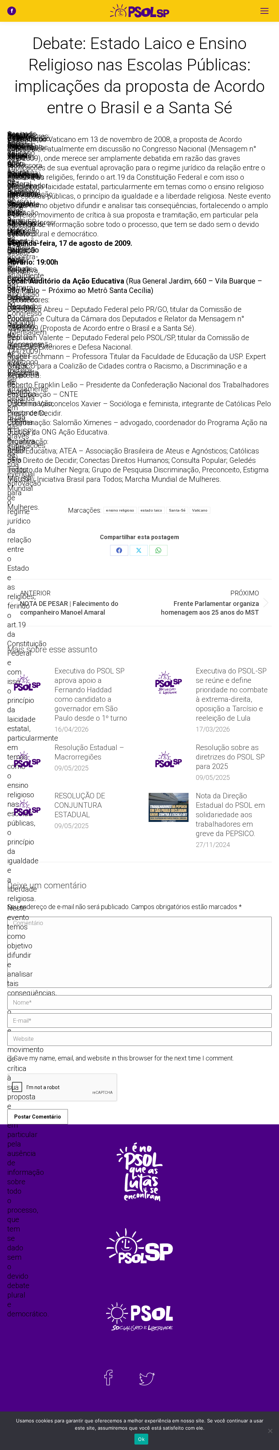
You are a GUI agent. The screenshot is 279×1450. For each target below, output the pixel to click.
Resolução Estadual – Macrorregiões (89, 752)
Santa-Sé (177, 510)
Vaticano (199, 510)
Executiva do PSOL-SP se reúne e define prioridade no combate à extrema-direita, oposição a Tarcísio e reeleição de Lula (232, 694)
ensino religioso (120, 510)
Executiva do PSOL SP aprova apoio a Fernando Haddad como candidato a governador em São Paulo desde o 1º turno (90, 694)
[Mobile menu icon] (264, 11)
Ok (141, 1439)
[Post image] (27, 682)
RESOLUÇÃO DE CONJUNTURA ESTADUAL (79, 805)
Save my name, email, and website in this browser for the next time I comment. (124, 1058)
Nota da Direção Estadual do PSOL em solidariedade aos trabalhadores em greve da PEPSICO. (230, 814)
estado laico (151, 510)
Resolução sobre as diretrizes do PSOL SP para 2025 (230, 757)
